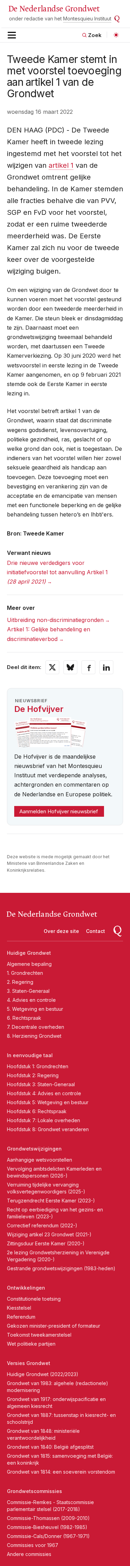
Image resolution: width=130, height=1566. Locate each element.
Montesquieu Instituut (87, 18)
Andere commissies (29, 1554)
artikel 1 (61, 165)
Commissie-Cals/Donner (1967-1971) (48, 1536)
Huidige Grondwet (29, 953)
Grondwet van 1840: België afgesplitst (50, 1447)
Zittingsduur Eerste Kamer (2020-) (46, 1243)
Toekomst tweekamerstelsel (39, 1335)
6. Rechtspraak (24, 1018)
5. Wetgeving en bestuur (35, 1009)
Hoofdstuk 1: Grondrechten (37, 1066)
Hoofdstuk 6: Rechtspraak (37, 1111)
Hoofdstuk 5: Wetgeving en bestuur (47, 1102)
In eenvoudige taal (30, 1055)
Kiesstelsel (19, 1308)
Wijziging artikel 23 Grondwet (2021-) (49, 1234)
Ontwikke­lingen (26, 1288)
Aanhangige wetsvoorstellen (39, 1160)
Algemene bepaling (29, 964)
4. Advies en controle (31, 1000)
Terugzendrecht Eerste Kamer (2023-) (51, 1200)
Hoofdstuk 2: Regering (33, 1075)
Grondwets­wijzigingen (34, 1149)
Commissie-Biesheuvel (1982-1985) (47, 1527)
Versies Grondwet (28, 1363)
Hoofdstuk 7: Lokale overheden (43, 1120)
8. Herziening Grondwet (34, 1036)
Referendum (21, 1317)
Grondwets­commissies (34, 1491)
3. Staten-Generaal (28, 991)
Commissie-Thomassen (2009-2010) (48, 1518)
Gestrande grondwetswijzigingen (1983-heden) (61, 1268)
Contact (95, 931)
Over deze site (61, 931)
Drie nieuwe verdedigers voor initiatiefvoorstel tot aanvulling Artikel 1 (57, 572)
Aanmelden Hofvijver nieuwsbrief (58, 811)
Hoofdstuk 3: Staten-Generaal (41, 1084)
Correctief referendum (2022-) (42, 1225)
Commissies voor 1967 (32, 1545)
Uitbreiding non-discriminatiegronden (55, 619)
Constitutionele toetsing (34, 1299)
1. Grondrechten (25, 973)
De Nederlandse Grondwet (53, 8)
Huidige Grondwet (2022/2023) (42, 1374)
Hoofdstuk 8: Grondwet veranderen (48, 1129)
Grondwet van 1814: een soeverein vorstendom (61, 1472)
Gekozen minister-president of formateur (53, 1326)
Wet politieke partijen (31, 1344)
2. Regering (20, 982)
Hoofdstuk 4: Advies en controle (44, 1093)
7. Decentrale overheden (35, 1027)
